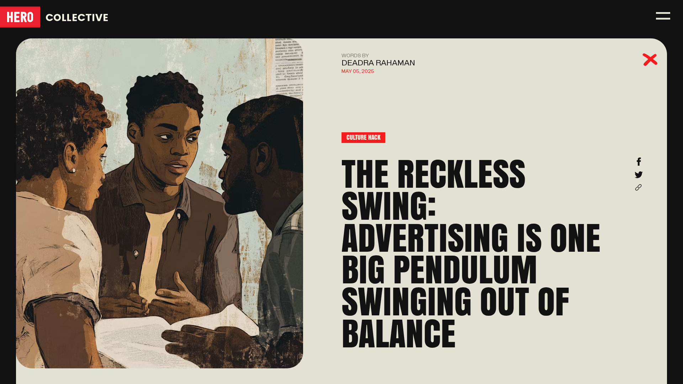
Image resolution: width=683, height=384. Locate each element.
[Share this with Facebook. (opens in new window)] (639, 164)
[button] (663, 16)
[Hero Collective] (54, 16)
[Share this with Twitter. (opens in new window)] (639, 177)
